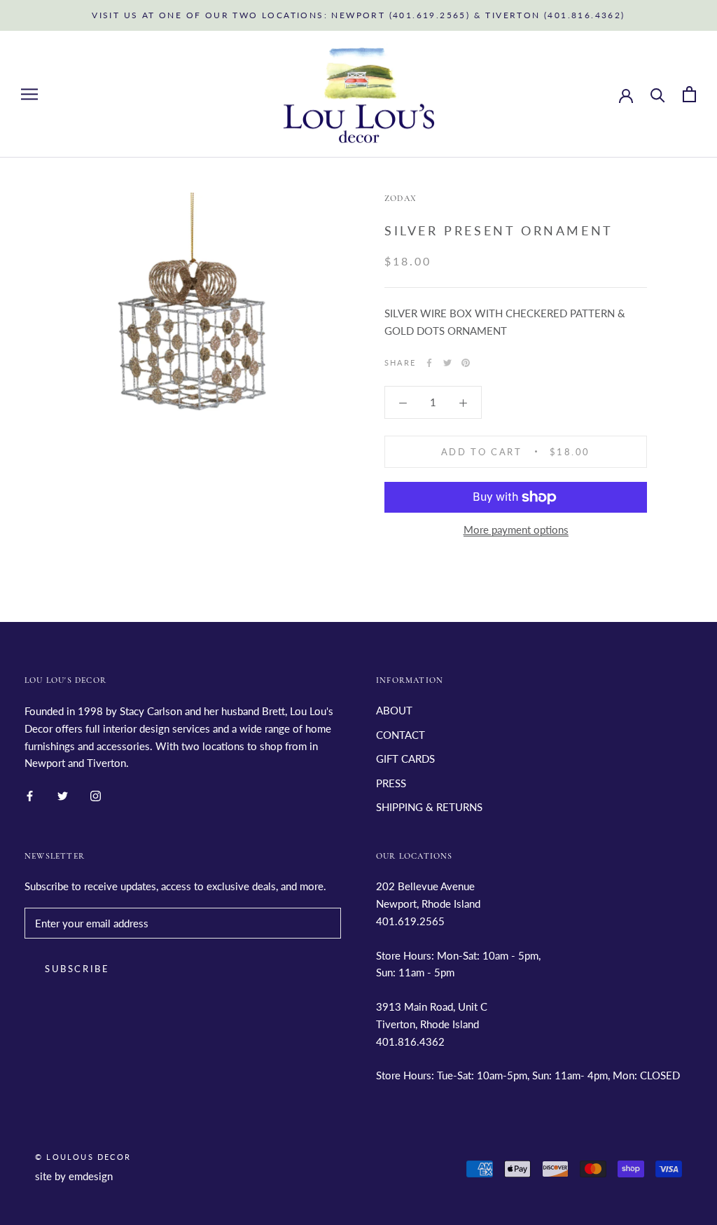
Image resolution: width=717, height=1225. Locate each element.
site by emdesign (74, 1176)
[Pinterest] (465, 363)
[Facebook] (429, 363)
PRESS (391, 783)
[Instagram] (95, 794)
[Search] (657, 94)
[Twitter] (447, 363)
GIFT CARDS (405, 758)
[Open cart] (689, 94)
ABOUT (394, 710)
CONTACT (400, 734)
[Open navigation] (29, 94)
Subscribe (77, 968)
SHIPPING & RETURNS (429, 807)
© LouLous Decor (83, 1156)
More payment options (516, 529)
